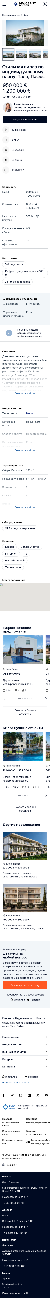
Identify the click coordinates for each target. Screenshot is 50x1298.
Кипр (26, 15)
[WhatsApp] (45, 4)
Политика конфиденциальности (37, 1120)
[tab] (19, 698)
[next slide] (46, 699)
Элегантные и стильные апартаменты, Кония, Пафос (20, 875)
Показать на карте (13, 1196)
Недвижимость (11, 15)
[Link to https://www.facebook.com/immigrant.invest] (3, 1095)
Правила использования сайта (10, 1122)
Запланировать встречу (25, 985)
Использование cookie (11, 1133)
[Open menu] (4, 4)
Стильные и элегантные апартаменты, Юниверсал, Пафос (23, 927)
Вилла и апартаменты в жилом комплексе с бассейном (17, 779)
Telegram (33, 1076)
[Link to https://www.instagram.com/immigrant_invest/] (20, 1095)
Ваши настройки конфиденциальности (39, 1142)
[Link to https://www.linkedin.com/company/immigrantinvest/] (29, 1095)
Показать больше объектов (25, 712)
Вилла (29, 413)
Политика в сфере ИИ (12, 1142)
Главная (6, 1018)
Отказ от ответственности (36, 1133)
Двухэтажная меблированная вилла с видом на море (17, 682)
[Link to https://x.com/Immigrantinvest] (37, 1095)
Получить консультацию (25, 119)
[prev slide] (4, 699)
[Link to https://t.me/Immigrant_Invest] (12, 1095)
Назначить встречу (14, 1082)
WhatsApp (11, 1076)
